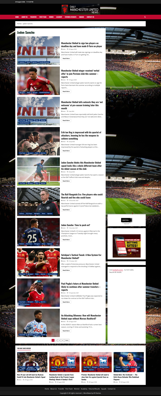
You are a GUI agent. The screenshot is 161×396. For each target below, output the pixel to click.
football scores (117, 270)
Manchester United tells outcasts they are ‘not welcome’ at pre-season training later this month (38, 111)
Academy (59, 17)
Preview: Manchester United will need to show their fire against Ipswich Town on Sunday (95, 377)
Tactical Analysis (52, 274)
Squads (81, 17)
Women (51, 17)
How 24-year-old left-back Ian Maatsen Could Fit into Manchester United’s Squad (31, 375)
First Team (42, 17)
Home (17, 17)
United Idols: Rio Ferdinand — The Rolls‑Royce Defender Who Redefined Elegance (126, 377)
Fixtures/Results (70, 17)
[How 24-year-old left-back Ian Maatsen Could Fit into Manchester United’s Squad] (32, 362)
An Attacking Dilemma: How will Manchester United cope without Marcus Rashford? (38, 323)
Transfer (33, 17)
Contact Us (90, 17)
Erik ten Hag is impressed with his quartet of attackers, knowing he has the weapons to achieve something (38, 141)
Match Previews (104, 367)
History (133, 367)
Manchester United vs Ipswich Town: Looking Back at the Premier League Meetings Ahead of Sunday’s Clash (61, 377)
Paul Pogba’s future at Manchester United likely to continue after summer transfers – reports (38, 292)
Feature (21, 213)
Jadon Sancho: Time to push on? (38, 232)
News (28, 62)
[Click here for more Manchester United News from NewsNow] (126, 220)
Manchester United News (126, 223)
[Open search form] (145, 17)
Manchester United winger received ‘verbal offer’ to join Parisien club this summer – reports (38, 81)
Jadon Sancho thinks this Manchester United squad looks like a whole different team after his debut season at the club (38, 171)
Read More (67, 58)
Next (66, 340)
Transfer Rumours (44, 62)
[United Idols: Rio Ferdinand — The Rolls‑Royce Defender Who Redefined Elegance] (129, 362)
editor (64, 49)
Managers (22, 92)
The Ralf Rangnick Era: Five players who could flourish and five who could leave (38, 202)
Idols (138, 367)
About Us (24, 17)
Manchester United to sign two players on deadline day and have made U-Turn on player (38, 50)
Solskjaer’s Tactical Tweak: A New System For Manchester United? (38, 262)
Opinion (34, 62)
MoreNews (87, 393)
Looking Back (63, 367)
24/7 (128, 223)
